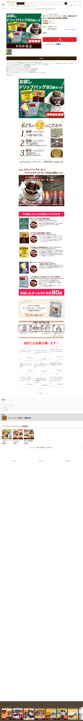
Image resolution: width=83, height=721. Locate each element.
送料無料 (28, 6)
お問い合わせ (67, 460)
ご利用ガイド (41, 460)
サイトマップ (68, 1)
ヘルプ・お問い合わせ (74, 1)
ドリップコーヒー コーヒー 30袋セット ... (6, 441)
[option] (7, 436)
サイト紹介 (79, 1)
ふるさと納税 (23, 6)
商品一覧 (15, 460)
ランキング (33, 6)
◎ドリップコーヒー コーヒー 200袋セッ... (17, 441)
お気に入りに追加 (50, 44)
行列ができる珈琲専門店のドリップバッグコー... (28, 441)
